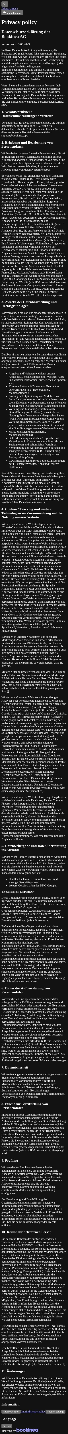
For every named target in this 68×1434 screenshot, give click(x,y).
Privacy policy (9, 8)
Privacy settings (55, 1411)
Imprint (25, 1411)
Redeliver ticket (11, 1411)
